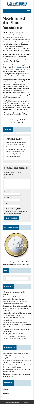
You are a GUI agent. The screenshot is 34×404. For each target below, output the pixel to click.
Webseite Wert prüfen (22, 264)
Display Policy (20, 32)
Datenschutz (6, 394)
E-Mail (6, 198)
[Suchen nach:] (17, 278)
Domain (5, 35)
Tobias (5, 369)
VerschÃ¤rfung (17, 35)
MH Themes (26, 402)
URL (10, 35)
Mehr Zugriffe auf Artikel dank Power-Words (17, 334)
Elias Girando (7, 374)
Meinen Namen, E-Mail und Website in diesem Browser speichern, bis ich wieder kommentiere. (16, 211)
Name (6, 192)
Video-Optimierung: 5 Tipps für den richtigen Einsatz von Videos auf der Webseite (14, 338)
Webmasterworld (22, 67)
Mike (4, 353)
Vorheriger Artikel (18, 120)
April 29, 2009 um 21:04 (15, 139)
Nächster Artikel (15, 122)
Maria (4, 365)
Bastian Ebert (10, 37)
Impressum (5, 389)
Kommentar (8, 178)
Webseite (7, 203)
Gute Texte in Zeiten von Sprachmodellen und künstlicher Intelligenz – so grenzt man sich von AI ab (17, 324)
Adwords (12, 32)
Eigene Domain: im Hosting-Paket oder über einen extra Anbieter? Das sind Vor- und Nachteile (17, 308)
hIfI (7, 139)
